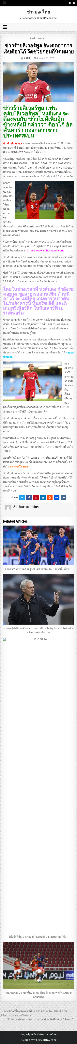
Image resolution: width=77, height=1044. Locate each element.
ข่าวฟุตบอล (39, 38)
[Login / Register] (69, 3)
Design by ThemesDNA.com (38, 1040)
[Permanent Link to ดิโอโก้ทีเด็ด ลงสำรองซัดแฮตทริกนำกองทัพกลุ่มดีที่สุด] (38, 785)
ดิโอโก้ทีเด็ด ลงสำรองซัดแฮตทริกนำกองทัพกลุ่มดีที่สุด (38, 936)
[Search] (74, 3)
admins (27, 58)
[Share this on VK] (63, 497)
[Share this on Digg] (56, 497)
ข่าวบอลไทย (38, 12)
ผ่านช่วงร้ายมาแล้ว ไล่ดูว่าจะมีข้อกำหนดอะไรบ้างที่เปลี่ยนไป (38, 569)
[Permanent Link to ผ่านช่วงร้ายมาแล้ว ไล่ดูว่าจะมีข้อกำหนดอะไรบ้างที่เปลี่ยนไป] (38, 545)
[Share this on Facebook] (29, 497)
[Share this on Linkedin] (43, 497)
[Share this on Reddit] (50, 497)
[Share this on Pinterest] (36, 497)
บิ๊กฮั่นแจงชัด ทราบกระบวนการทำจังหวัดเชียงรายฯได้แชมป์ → (41, 1019)
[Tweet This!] (22, 497)
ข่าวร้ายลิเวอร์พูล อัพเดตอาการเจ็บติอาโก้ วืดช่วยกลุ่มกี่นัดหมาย (38, 48)
